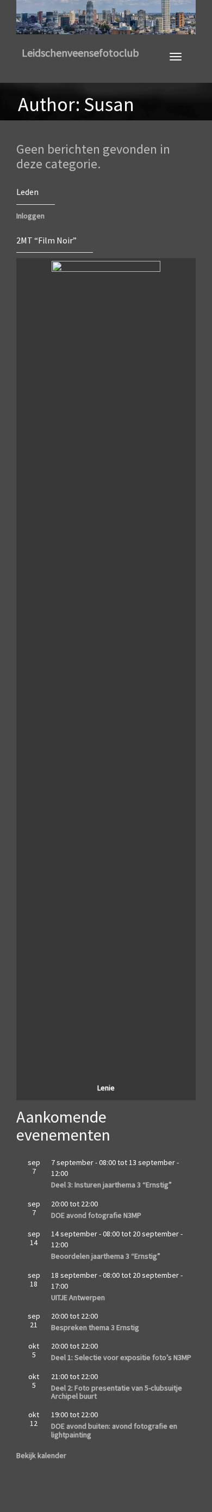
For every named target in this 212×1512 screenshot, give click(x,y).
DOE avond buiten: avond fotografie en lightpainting (114, 1430)
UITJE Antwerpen (78, 1297)
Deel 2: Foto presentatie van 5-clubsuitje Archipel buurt (116, 1392)
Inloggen (30, 216)
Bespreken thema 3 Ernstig (95, 1327)
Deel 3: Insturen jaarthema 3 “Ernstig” (111, 1185)
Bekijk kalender (41, 1455)
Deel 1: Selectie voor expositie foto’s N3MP (121, 1357)
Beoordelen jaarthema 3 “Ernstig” (105, 1256)
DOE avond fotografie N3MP (96, 1215)
